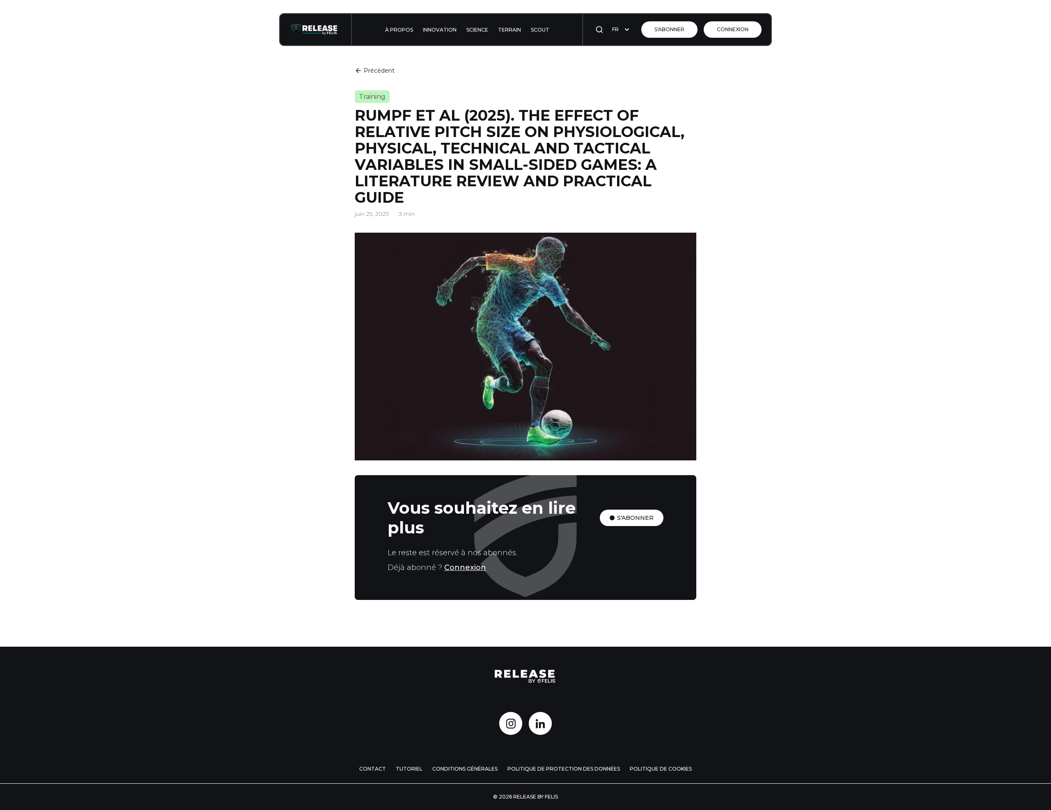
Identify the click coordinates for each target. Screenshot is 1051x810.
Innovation (440, 30)
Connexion (732, 29)
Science (477, 30)
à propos (399, 30)
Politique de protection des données (563, 769)
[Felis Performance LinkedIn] (540, 723)
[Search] (599, 29)
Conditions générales (465, 769)
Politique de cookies (661, 769)
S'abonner (669, 29)
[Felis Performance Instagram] (510, 723)
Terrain (509, 30)
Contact (372, 769)
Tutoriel (409, 769)
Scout (540, 30)
